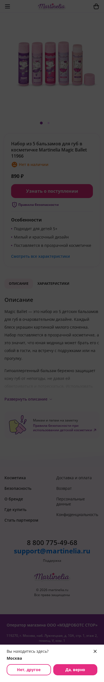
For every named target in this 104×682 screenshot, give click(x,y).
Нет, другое (28, 669)
